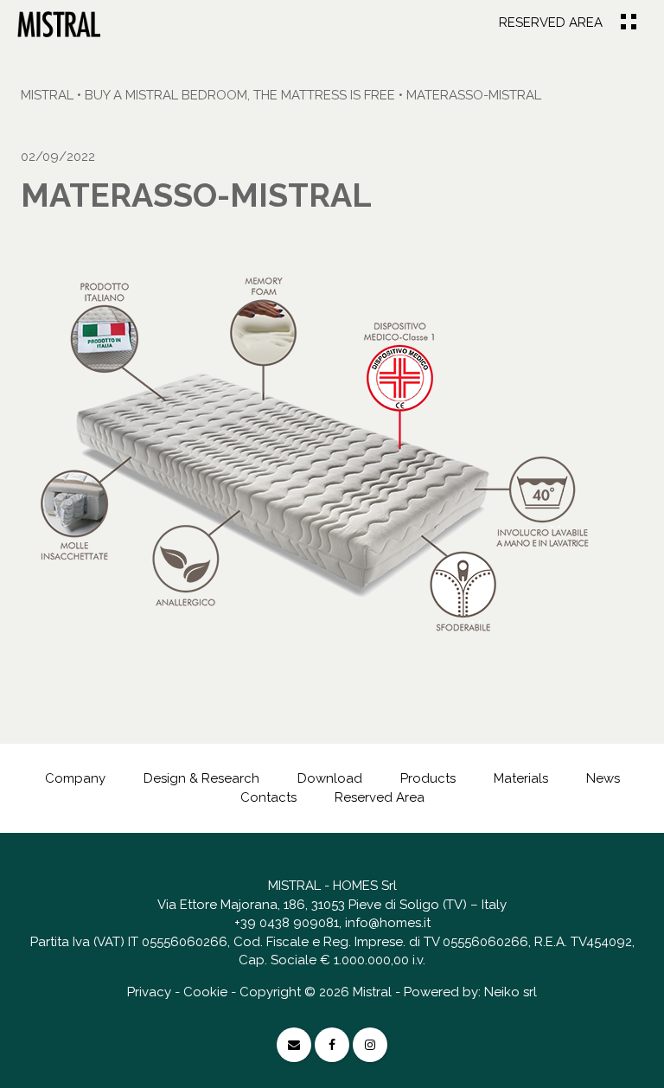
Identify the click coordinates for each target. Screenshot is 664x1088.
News (603, 778)
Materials (521, 778)
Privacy (149, 992)
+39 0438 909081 (286, 923)
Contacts (268, 797)
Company (75, 778)
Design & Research (201, 778)
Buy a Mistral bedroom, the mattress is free (240, 95)
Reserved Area (551, 22)
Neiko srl (510, 992)
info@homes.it (388, 923)
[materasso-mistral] (59, 23)
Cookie (205, 992)
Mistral (47, 95)
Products (428, 778)
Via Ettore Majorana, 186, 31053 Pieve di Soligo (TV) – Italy (332, 904)
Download (329, 778)
